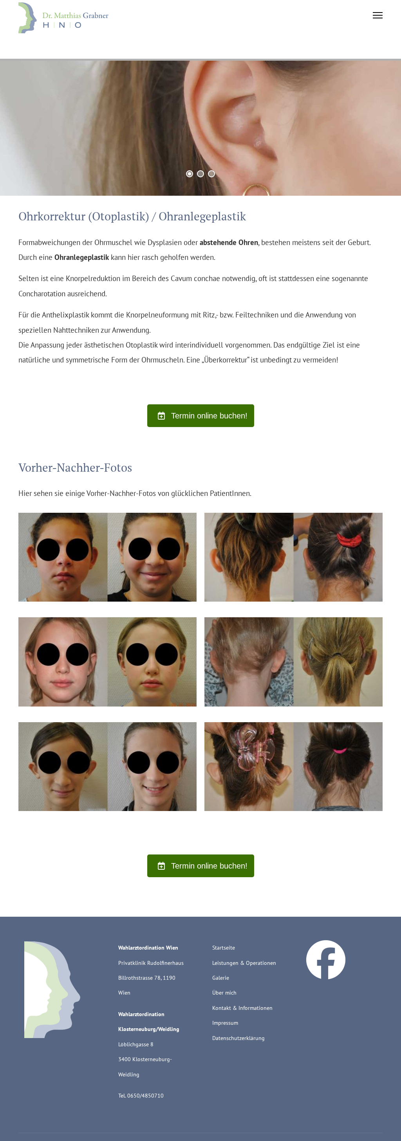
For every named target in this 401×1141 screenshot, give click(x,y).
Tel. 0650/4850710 (141, 1095)
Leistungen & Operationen (244, 962)
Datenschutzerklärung (238, 1038)
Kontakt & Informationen (242, 1007)
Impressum (225, 1022)
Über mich (224, 992)
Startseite (223, 947)
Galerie (220, 977)
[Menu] (378, 17)
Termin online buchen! (208, 415)
